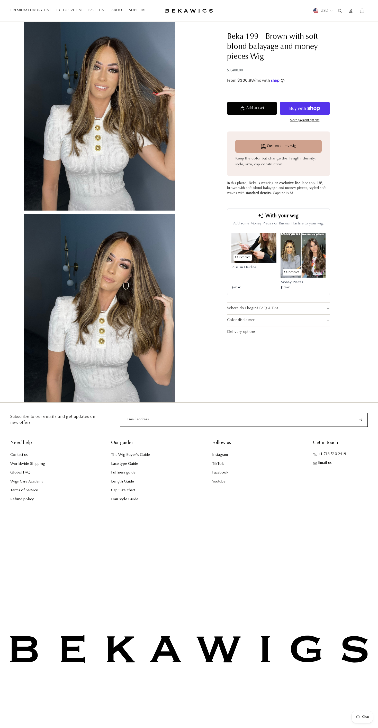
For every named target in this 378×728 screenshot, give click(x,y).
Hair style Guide (124, 499)
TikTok (218, 464)
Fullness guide (123, 473)
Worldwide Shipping (27, 464)
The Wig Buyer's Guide (130, 455)
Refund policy (22, 499)
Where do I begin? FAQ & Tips (252, 308)
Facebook (220, 473)
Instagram (220, 455)
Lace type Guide (124, 464)
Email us (325, 463)
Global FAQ (20, 473)
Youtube (219, 482)
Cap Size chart (123, 490)
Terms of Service (24, 490)
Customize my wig (281, 146)
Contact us (19, 455)
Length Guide (122, 482)
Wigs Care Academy (26, 482)
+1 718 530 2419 (332, 454)
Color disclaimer (241, 320)
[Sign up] (360, 419)
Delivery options (241, 332)
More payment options (304, 120)
